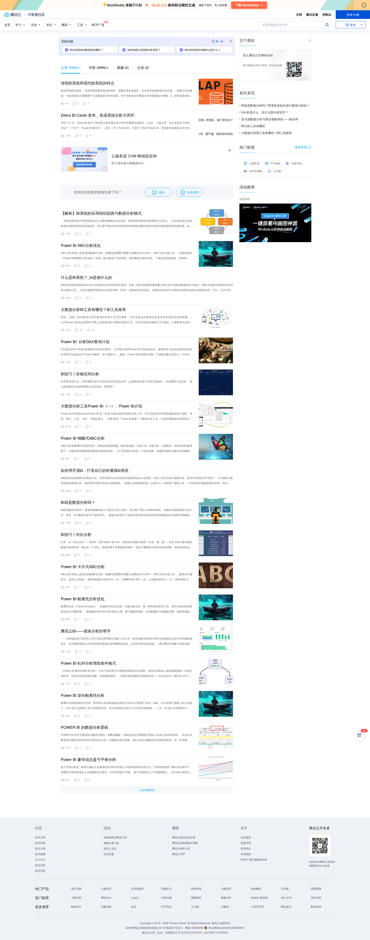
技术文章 (40, 837)
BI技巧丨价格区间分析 (80, 373)
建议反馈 (312, 14)
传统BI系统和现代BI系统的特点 (87, 83)
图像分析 (226, 897)
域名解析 (256, 888)
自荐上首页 (110, 848)
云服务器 (254, 163)
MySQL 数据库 (259, 897)
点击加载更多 (147, 790)
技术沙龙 (40, 848)
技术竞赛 (109, 854)
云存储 (285, 888)
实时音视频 (255, 171)
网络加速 (196, 888)
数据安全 (76, 906)
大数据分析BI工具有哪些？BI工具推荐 (93, 309)
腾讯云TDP (178, 854)
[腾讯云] (12, 15)
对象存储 (296, 163)
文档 (299, 14)
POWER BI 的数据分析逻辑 (84, 727)
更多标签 (301, 147)
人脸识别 (76, 897)
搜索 (327, 24)
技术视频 (40, 854)
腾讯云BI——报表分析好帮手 (86, 631)
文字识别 (166, 906)
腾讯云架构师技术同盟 (185, 843)
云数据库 (226, 888)
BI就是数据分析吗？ (78, 502)
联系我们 (246, 848)
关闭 (308, 208)
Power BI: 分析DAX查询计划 (85, 341)
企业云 (135, 897)
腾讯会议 (106, 897)
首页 (7, 25)
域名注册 (76, 888)
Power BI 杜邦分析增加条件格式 (88, 663)
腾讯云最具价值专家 (183, 837)
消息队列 (166, 888)
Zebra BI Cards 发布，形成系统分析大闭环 (97, 115)
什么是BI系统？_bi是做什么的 (86, 277)
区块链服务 (137, 888)
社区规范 (246, 837)
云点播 (277, 171)
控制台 (326, 14)
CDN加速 (166, 897)
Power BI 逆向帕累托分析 (82, 695)
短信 (133, 906)
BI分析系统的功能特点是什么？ (203, 49)
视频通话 (196, 897)
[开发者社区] (36, 14)
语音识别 (316, 897)
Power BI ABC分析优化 (81, 245)
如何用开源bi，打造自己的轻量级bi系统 (94, 470)
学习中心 (40, 859)
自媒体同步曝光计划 (115, 837)
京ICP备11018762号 (216, 932)
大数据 (225, 906)
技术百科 (40, 865)
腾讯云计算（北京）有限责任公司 (161, 932)
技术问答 (40, 843)
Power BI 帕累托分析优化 (82, 598)
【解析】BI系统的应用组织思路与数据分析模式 (101, 213)
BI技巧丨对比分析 (76, 534)
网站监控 (286, 906)
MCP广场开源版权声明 (254, 859)
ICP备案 (275, 163)
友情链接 (246, 854)
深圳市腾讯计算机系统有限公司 (143, 927)
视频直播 (316, 888)
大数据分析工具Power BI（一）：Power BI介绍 (101, 406)
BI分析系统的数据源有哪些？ (86, 49)
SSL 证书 (286, 897)
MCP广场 (98, 25)
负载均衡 (106, 906)
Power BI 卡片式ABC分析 (83, 566)
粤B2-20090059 (194, 927)
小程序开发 (257, 906)
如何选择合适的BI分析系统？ (144, 49)
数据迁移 (316, 906)
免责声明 (246, 843)
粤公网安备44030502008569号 (226, 927)
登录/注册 (352, 14)
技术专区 (40, 870)
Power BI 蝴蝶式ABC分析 (83, 438)
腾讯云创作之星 (181, 848)
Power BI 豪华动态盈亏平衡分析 (88, 759)
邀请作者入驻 (111, 843)
